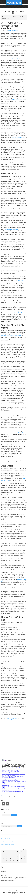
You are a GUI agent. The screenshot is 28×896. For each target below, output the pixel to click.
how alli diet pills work (20, 432)
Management (10, 718)
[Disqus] (14, 740)
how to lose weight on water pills (13, 312)
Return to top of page (14, 890)
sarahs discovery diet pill (7, 841)
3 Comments (15, 30)
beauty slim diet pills (6, 838)
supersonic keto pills (6, 835)
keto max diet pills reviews (18, 137)
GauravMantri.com (14, 2)
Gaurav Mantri (15, 892)
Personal (15, 718)
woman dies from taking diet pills (10, 58)
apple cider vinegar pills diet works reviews (11, 833)
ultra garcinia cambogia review (13, 229)
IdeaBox (14, 893)
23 (3, 860)
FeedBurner (10, 818)
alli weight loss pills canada (7, 844)
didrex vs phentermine (18, 99)
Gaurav (9, 30)
